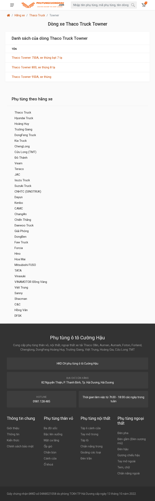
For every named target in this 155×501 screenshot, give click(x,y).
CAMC (19, 208)
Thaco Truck (37, 15)
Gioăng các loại (91, 452)
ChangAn (21, 214)
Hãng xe (20, 15)
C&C (18, 304)
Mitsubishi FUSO (25, 265)
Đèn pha (122, 433)
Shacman (21, 299)
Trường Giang (23, 129)
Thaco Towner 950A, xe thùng (31, 77)
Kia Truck (21, 141)
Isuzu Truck (22, 180)
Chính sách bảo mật (20, 446)
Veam (18, 163)
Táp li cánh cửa (91, 428)
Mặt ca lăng (51, 440)
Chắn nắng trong (92, 446)
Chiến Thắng (23, 220)
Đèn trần (86, 458)
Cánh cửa (50, 458)
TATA (18, 270)
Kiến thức (13, 440)
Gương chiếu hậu (128, 455)
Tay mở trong (89, 434)
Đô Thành (21, 157)
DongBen (20, 237)
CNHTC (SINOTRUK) (28, 191)
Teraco (19, 169)
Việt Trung (21, 287)
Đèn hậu (122, 449)
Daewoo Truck (24, 225)
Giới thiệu (13, 428)
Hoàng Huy (22, 124)
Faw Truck (21, 242)
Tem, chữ (123, 467)
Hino (18, 253)
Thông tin (13, 434)
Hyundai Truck (24, 118)
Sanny (19, 293)
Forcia (19, 248)
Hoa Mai (20, 259)
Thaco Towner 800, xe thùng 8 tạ (33, 67)
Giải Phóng (22, 231)
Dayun (19, 197)
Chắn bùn (50, 452)
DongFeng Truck (25, 135)
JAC (17, 174)
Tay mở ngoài (126, 461)
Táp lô (85, 440)
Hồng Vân (21, 310)
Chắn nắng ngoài (128, 473)
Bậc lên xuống (53, 434)
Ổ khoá (48, 464)
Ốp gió (48, 446)
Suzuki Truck (23, 186)
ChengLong (22, 146)
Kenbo (19, 203)
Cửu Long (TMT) (25, 152)
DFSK (18, 316)
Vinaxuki (20, 276)
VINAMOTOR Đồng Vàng (31, 282)
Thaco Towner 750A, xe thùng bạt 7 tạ (37, 57)
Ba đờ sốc (51, 428)
